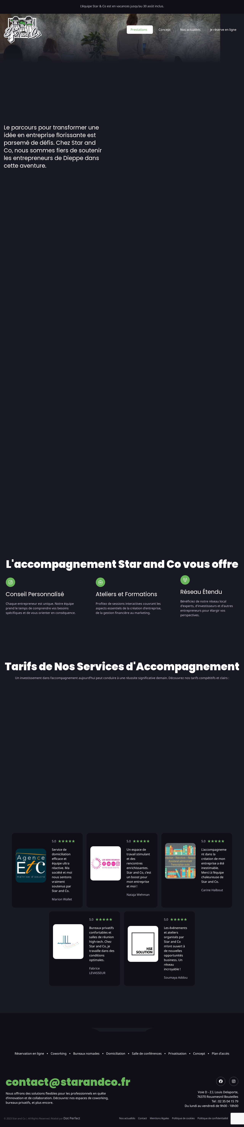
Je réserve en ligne (223, 29)
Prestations (139, 29)
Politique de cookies (183, 1118)
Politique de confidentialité (212, 1118)
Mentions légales (159, 1118)
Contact (142, 1118)
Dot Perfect (71, 1118)
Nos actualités (190, 29)
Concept (165, 29)
